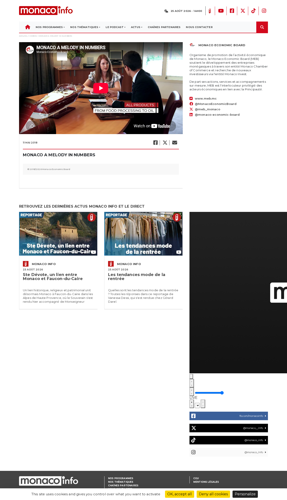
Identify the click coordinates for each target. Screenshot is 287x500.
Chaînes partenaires (123, 485)
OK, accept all (179, 494)
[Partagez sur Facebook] (155, 143)
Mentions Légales (206, 481)
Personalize (245, 494)
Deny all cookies (213, 494)
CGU (196, 478)
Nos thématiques (120, 481)
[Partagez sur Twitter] (164, 143)
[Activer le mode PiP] (191, 404)
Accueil (23, 36)
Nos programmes (120, 478)
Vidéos (33, 36)
